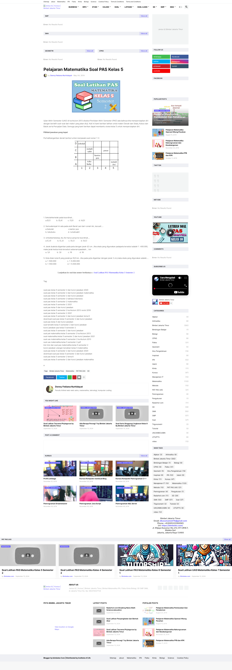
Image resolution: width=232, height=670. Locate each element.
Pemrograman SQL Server (126, 504)
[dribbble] (176, 588)
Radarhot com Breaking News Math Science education (120, 609)
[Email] (79, 377)
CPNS (170, 338)
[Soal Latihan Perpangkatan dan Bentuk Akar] (99, 621)
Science (93, 2)
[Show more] (84, 377)
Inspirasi (170, 355)
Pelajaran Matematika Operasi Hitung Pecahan (176, 131)
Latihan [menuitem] (128, 7)
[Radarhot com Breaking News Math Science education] (99, 611)
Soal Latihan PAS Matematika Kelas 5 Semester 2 (114, 273)
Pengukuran (170, 398)
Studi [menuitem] (94, 7)
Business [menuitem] (73, 7)
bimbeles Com (59, 658)
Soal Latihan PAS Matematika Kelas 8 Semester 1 (145, 571)
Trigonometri (170, 424)
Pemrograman (170, 394)
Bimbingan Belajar (170, 330)
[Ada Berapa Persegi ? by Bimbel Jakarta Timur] (99, 643)
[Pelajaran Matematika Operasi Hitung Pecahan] (158, 133)
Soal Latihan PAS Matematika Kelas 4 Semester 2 (86, 571)
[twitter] (165, 588)
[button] (180, 7)
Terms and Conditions (133, 2)
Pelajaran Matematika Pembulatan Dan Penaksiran (172, 609)
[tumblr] (181, 588)
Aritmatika (170, 321)
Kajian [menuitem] (106, 7)
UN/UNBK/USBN (170, 433)
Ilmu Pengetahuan (170, 351)
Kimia (80, 2)
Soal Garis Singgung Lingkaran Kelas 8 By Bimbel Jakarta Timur (132, 424)
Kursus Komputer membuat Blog (93, 479)
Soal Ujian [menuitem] (142, 7)
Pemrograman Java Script (90, 504)
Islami (170, 364)
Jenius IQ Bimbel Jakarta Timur (170, 29)
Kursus (170, 373)
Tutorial (170, 428)
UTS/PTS (170, 437)
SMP (162, 7)
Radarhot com (170, 403)
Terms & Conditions (117, 2)
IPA (69, 2)
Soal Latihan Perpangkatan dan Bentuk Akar (122, 620)
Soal (170, 420)
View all (144, 16)
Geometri (170, 347)
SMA (172, 7)
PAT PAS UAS (80, 371)
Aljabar (170, 317)
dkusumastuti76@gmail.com (173, 521)
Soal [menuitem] (117, 7)
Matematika (61, 2)
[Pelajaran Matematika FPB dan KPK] (158, 156)
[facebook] (160, 588)
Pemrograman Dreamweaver (55, 504)
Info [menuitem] (85, 7)
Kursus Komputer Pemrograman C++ (131, 479)
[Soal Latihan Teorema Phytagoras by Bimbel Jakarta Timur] (99, 632)
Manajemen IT (170, 377)
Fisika (74, 2)
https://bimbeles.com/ (172, 525)
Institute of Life (84, 658)
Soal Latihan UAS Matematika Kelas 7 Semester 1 (204, 571)
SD (154, 7)
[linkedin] (186, 588)
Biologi (86, 2)
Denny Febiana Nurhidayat (69, 386)
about (53, 2)
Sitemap (46, 2)
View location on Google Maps (64, 628)
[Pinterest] (74, 377)
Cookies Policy (103, 2)
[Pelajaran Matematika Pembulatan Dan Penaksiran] (148, 611)
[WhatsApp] (70, 377)
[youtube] (170, 588)
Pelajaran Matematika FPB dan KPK (176, 154)
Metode (170, 385)
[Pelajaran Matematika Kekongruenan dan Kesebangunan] (158, 143)
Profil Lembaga (50, 479)
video (170, 441)
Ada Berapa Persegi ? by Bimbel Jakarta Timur (96, 424)
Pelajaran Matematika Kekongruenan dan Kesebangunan (174, 143)
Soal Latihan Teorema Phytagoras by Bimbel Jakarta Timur (59, 424)
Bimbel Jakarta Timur (57, 371)
